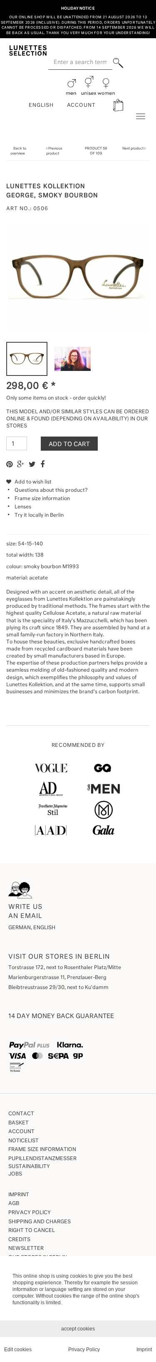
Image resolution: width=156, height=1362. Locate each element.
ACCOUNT (81, 105)
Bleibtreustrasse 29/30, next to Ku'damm (58, 987)
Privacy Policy (29, 1212)
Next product (133, 148)
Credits (19, 1239)
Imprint (18, 1195)
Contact (21, 1114)
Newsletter (26, 1248)
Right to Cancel (31, 1230)
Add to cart (69, 444)
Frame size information (42, 498)
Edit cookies (18, 1349)
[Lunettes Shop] (28, 50)
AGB (13, 1203)
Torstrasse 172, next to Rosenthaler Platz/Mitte (64, 967)
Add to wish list (32, 482)
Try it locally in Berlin (39, 515)
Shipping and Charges (39, 1222)
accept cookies (78, 1329)
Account (21, 1131)
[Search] (118, 63)
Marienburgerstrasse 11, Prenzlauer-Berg (57, 977)
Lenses (23, 507)
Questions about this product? (51, 490)
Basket (18, 1123)
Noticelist (23, 1141)
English (41, 105)
